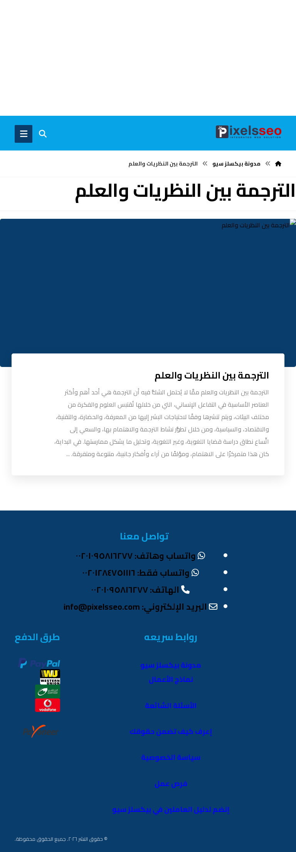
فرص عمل (171, 783)
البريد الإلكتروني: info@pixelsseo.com (135, 606)
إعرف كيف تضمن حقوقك (171, 731)
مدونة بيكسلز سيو (170, 665)
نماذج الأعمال (171, 679)
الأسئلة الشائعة (171, 705)
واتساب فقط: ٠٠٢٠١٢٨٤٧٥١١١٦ (136, 573)
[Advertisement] (148, 58)
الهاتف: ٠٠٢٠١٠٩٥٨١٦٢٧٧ (135, 590)
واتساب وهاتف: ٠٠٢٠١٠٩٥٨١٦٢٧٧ (136, 556)
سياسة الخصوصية (170, 757)
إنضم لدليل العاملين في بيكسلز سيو (171, 809)
